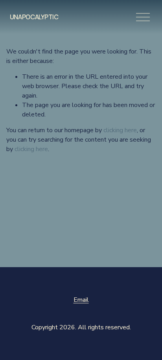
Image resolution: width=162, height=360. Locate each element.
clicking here (120, 130)
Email (81, 299)
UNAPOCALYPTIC (34, 17)
